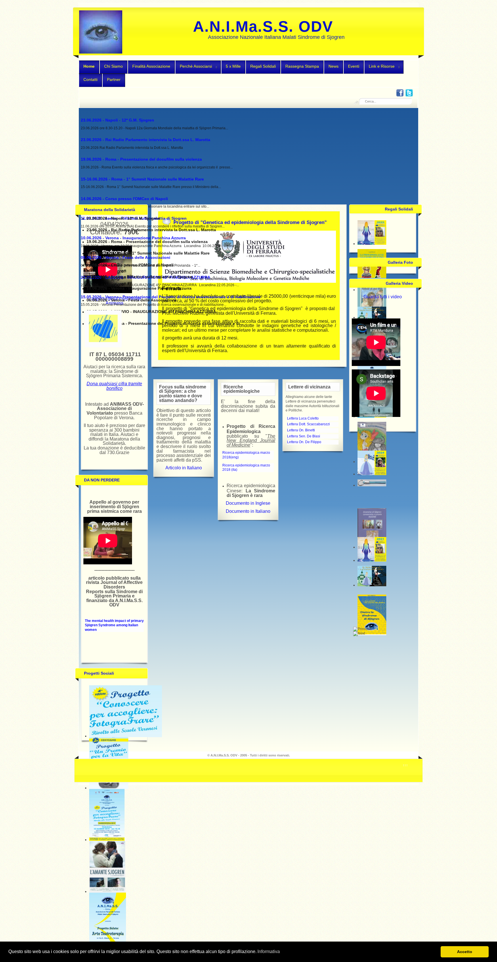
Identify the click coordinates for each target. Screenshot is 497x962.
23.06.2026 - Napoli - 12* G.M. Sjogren (117, 120)
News (333, 66)
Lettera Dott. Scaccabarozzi (308, 424)
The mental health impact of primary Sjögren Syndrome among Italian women (114, 625)
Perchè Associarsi (196, 66)
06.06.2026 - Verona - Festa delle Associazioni (125, 257)
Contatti (90, 79)
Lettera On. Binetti (301, 430)
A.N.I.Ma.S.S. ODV (263, 26)
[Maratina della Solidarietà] (103, 341)
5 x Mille (233, 66)
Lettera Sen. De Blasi (303, 436)
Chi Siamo (113, 66)
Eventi (353, 66)
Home (89, 66)
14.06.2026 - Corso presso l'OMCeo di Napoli (124, 198)
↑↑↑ (405, 765)
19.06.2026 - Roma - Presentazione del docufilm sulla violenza (141, 159)
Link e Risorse (382, 66)
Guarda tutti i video (383, 296)
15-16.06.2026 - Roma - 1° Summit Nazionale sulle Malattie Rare (142, 179)
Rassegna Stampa (302, 66)
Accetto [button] (464, 951)
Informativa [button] (268, 951)
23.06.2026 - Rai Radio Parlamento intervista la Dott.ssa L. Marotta (145, 139)
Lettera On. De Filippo (304, 442)
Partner (114, 79)
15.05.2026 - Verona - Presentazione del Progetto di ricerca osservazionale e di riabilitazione (171, 297)
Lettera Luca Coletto (303, 418)
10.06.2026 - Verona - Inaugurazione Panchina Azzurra (133, 238)
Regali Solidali (263, 66)
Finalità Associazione (151, 66)
